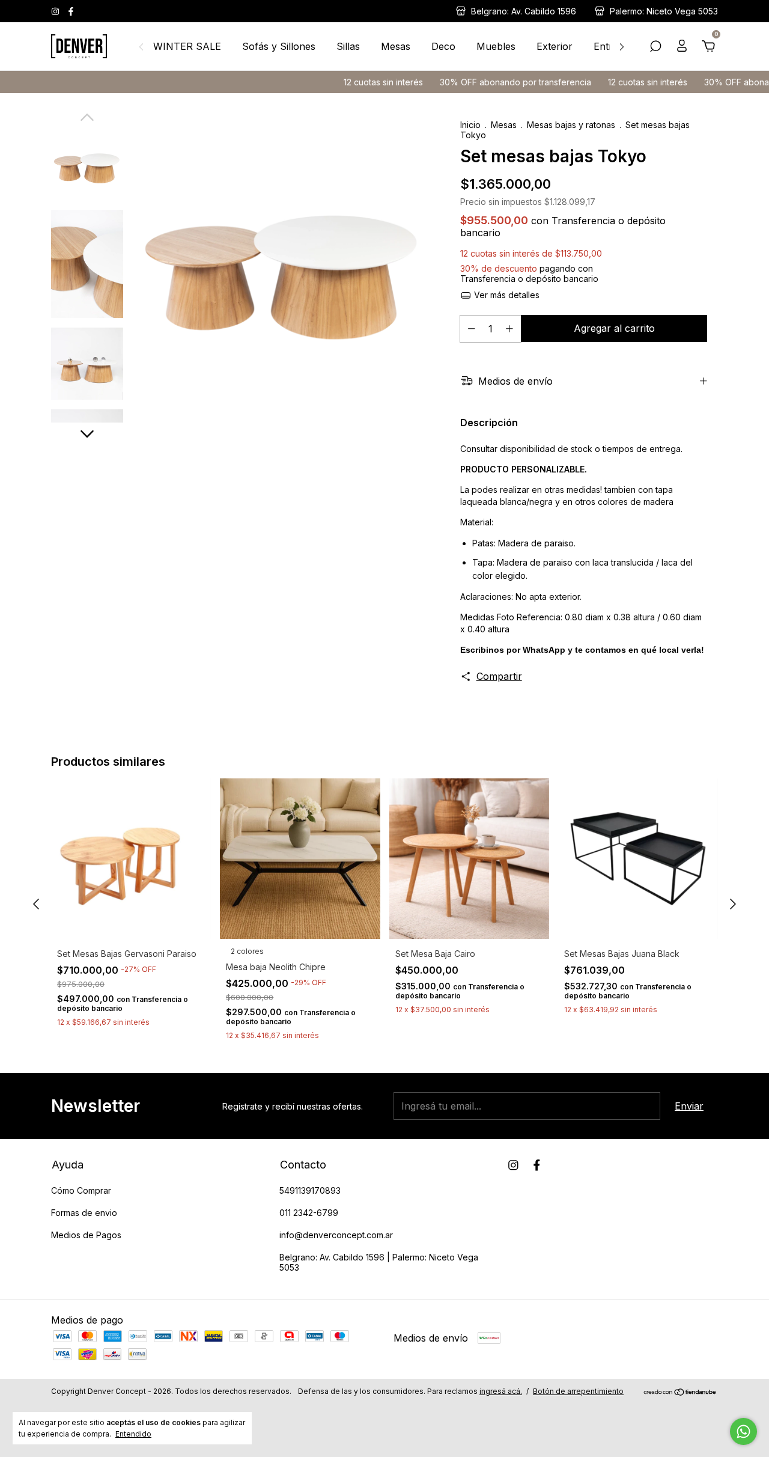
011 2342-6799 (308, 1213)
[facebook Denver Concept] (71, 11)
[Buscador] (655, 47)
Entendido (133, 1433)
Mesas (395, 46)
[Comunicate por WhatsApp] (743, 1431)
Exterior (554, 46)
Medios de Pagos (86, 1235)
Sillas (348, 46)
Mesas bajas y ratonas (572, 125)
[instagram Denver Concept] (56, 11)
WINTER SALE (187, 46)
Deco (443, 46)
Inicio (470, 125)
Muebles (495, 46)
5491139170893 (310, 1190)
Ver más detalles (506, 295)
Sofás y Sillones (278, 46)
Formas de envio (84, 1213)
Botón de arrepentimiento (578, 1391)
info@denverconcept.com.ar (336, 1235)
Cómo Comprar (81, 1190)
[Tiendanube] (680, 1393)
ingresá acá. (500, 1391)
